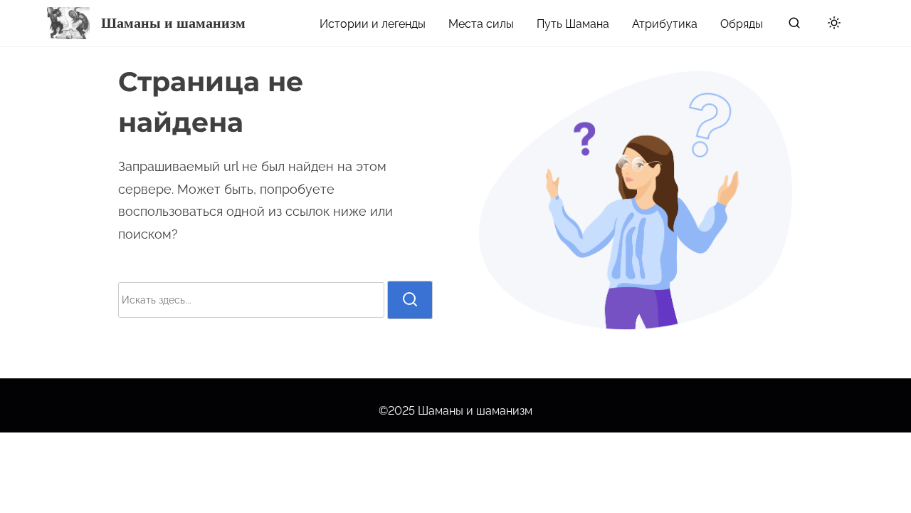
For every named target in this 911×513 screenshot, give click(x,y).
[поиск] (794, 26)
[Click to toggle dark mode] (831, 25)
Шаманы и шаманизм (173, 23)
